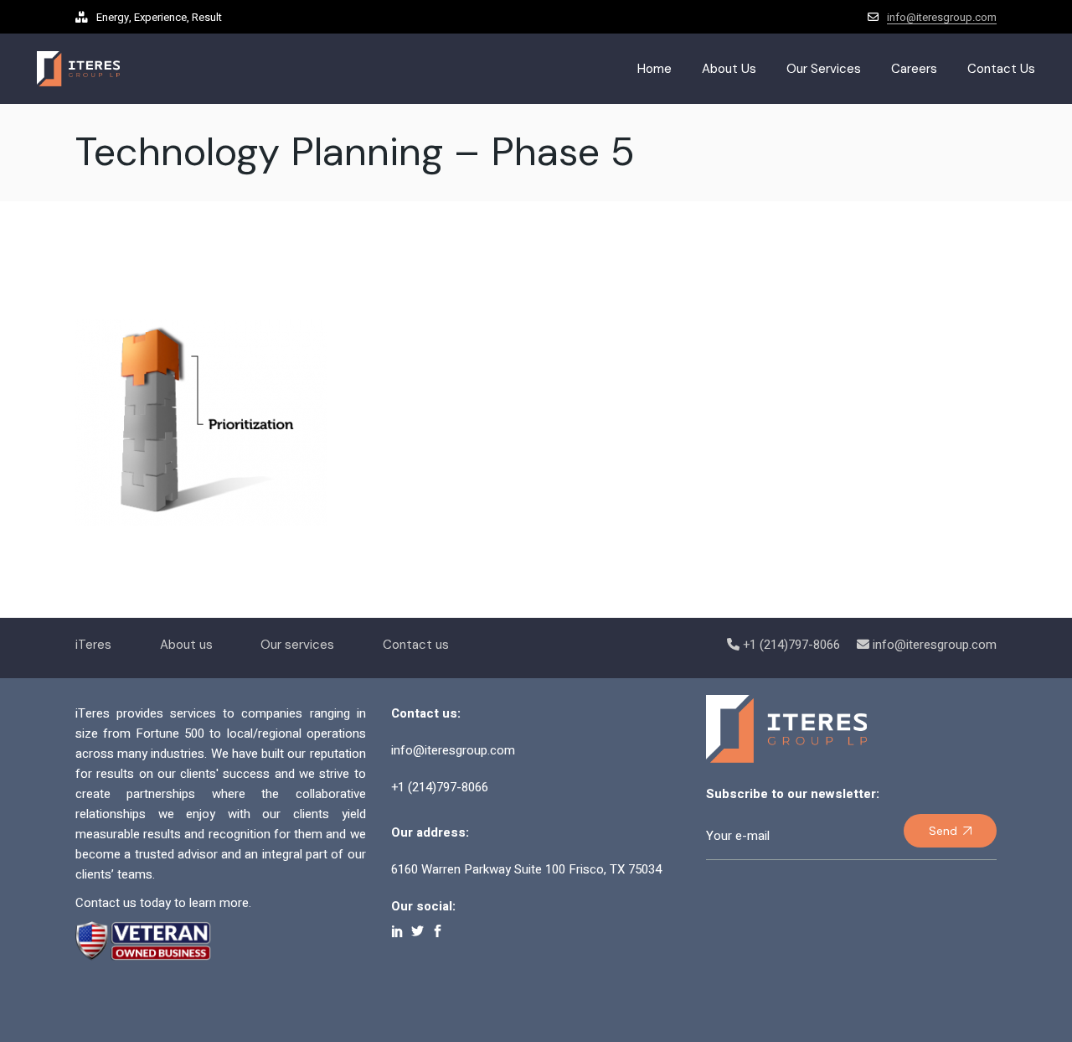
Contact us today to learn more (162, 903)
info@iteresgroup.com (942, 17)
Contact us (416, 644)
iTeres (93, 644)
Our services (297, 644)
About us (186, 644)
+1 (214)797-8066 (791, 644)
